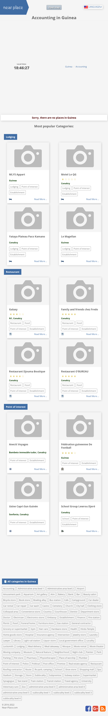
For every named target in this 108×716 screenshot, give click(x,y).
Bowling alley (39, 600)
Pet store (18, 657)
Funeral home (28, 623)
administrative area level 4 (72, 686)
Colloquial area (10, 611)
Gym (33, 629)
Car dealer (94, 600)
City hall (80, 605)
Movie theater (97, 646)
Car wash (34, 605)
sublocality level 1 (41, 692)
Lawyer (6, 640)
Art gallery (42, 594)
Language (94, 6)
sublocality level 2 (62, 692)
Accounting (81, 66)
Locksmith (8, 646)
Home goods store (12, 634)
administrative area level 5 (16, 692)
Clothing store (94, 605)
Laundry (93, 634)
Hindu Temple (87, 629)
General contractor (81, 623)
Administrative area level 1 (31, 588)
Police (26, 663)
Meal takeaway (52, 646)
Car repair (21, 605)
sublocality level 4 (12, 698)
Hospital (29, 634)
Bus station (55, 600)
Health (73, 629)
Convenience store (30, 611)
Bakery (61, 594)
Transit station (54, 681)
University (86, 681)
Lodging (14, 186)
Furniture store (46, 623)
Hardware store (59, 629)
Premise (61, 663)
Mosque (66, 646)
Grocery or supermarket (15, 629)
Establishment (17, 192)
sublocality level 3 (83, 692)
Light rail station (32, 640)
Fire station (94, 617)
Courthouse (61, 611)
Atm (53, 594)
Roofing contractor (12, 669)
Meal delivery (34, 646)
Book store (24, 600)
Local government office (71, 640)
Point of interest (30, 186)
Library (17, 640)
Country (47, 611)
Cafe (66, 600)
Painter (89, 652)
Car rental (8, 605)
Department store (90, 611)
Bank (70, 594)
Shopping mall (87, 669)
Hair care (43, 629)
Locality (90, 640)
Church (69, 605)
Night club (77, 652)
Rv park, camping (43, 669)
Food (27, 323)
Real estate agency (78, 663)
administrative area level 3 (42, 686)
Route (28, 669)
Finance (81, 617)
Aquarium (29, 594)
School (65, 518)
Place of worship (67, 657)
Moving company (11, 652)
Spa (99, 669)
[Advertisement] (54, 40)
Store (28, 675)
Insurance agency (45, 634)
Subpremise (55, 675)
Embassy (51, 617)
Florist (6, 623)
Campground (78, 600)
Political (36, 663)
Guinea (68, 66)
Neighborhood (61, 652)
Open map (54, 7)
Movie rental (80, 646)
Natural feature (43, 652)
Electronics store (35, 617)
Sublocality (40, 675)
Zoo (24, 686)
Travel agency (71, 681)
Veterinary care (10, 686)
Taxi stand (22, 681)
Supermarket (89, 675)
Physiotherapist (48, 657)
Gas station (62, 623)
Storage (19, 675)
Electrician (19, 617)
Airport (80, 588)
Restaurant (15, 323)
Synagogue (8, 681)
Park (99, 652)
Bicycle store (9, 600)
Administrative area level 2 (60, 588)
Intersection (64, 634)
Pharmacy (32, 657)
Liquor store (49, 640)
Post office (48, 663)
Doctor (6, 617)
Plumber (83, 657)
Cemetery (57, 605)
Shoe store (70, 669)
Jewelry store (79, 634)
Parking (7, 657)
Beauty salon (89, 594)
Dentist (73, 611)
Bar (78, 594)
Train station (37, 681)
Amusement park (11, 594)
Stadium (7, 675)
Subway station (72, 675)
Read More (39, 199)
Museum (28, 652)
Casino (45, 605)
